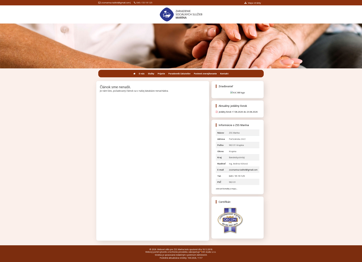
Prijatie (161, 73)
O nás (142, 73)
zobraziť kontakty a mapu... (226, 189)
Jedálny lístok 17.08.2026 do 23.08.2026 (238, 111)
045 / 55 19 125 (144, 2)
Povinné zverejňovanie (205, 73)
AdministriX (202, 255)
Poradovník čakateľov (179, 73)
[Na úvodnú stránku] (134, 73)
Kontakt (224, 73)
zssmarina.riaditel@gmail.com (115, 2)
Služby (151, 73)
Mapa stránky (254, 2)
